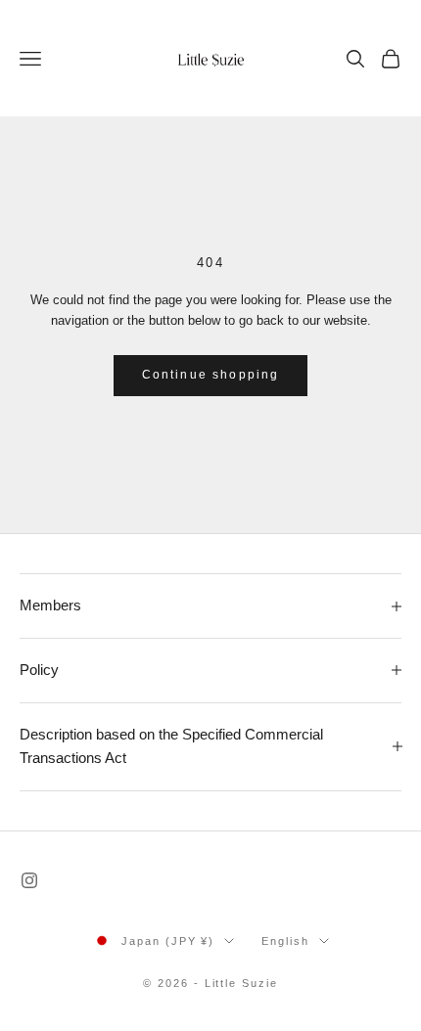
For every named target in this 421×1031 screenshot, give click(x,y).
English (285, 941)
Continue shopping (211, 374)
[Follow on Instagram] (29, 880)
